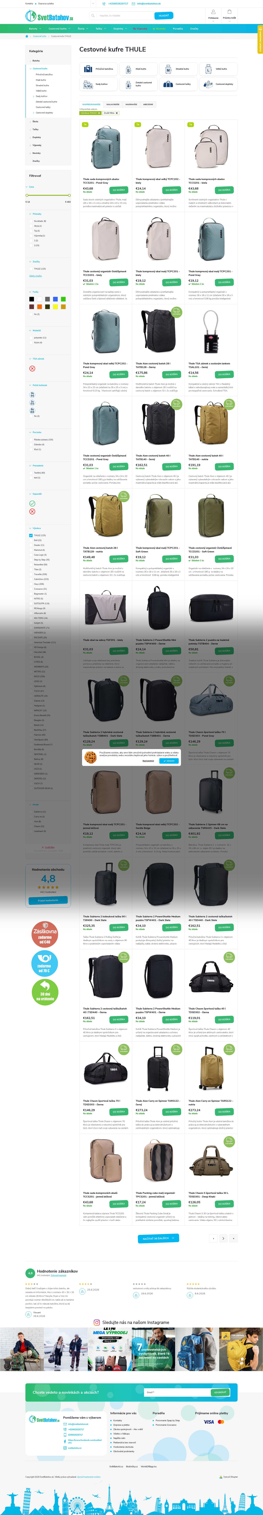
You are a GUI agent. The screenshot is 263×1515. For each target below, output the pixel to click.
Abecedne (148, 104)
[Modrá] (56, 300)
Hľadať (164, 15)
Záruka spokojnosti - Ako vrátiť (128, 1429)
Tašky (35, 129)
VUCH (38, 783)
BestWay (40, 730)
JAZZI (37, 769)
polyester (40, 337)
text (37, 477)
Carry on (39, 816)
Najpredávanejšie (91, 104)
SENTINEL (40, 754)
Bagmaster (40, 594)
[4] (32, 411)
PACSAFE (40, 637)
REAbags (39, 608)
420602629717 (75, 1434)
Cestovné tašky (43, 107)
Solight (38, 623)
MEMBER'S (41, 666)
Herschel (39, 652)
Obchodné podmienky (123, 1451)
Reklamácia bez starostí (124, 1442)
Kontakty (29, 3)
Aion (37, 821)
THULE (39, 269)
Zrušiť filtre (49, 847)
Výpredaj (37, 145)
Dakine (39, 701)
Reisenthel (40, 564)
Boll (37, 540)
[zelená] (64, 300)
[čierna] (32, 300)
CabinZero (41, 579)
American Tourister (44, 642)
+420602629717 (76, 1429)
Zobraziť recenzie (58, 1275)
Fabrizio (39, 735)
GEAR (38, 764)
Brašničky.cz (132, 1466)
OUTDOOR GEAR (43, 788)
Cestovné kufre (40, 68)
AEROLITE (40, 696)
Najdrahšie (131, 104)
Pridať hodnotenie (48, 900)
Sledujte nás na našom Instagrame (135, 1322)
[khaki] (48, 307)
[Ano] (32, 504)
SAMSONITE (41, 628)
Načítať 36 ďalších (156, 1238)
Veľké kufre (41, 90)
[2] (32, 403)
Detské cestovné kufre (46, 101)
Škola (35, 121)
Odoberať (220, 1392)
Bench (38, 725)
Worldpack (40, 739)
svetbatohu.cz (74, 1448)
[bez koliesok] (32, 395)
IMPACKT (40, 710)
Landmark (39, 831)
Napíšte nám (119, 1438)
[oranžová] (40, 307)
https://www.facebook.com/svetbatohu (85, 1441)
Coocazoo (40, 589)
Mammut (39, 550)
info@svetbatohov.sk (78, 1424)
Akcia (37, 226)
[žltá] (56, 307)
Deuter (39, 545)
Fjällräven (39, 686)
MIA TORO (40, 618)
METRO (39, 671)
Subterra (39, 811)
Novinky (36, 153)
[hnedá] (32, 307)
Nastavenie (148, 760)
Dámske (39, 444)
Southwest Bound (43, 744)
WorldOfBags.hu (149, 1466)
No (36, 314)
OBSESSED (40, 773)
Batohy (36, 60)
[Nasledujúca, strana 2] (223, 1238)
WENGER (39, 632)
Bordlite (38, 749)
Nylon (38, 342)
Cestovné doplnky (44, 112)
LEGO (38, 681)
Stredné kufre (42, 85)
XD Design (40, 647)
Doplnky (37, 137)
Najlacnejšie (113, 104)
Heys (38, 584)
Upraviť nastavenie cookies (88, 1477)
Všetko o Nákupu (121, 1433)
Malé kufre (41, 80)
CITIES (38, 662)
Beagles (39, 720)
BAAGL (38, 657)
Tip (36, 231)
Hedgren (39, 705)
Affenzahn (39, 613)
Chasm (39, 826)
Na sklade (40, 221)
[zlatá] (64, 307)
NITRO (38, 598)
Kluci (37, 449)
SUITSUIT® (41, 603)
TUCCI (38, 691)
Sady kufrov (41, 96)
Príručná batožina (44, 74)
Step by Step (41, 559)
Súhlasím (170, 760)
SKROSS (39, 778)
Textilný (39, 473)
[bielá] (40, 300)
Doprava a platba (46, 3)
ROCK (39, 676)
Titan (37, 569)
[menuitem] (35, 29)
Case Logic (40, 555)
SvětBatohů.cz (116, 1466)
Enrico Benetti (42, 715)
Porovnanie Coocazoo (166, 1425)
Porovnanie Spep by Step (168, 1420)
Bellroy (38, 759)
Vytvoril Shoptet (230, 1477)
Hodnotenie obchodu (123, 1447)
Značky (36, 161)
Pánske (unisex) (43, 439)
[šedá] (48, 300)
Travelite (40, 574)
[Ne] (32, 368)
